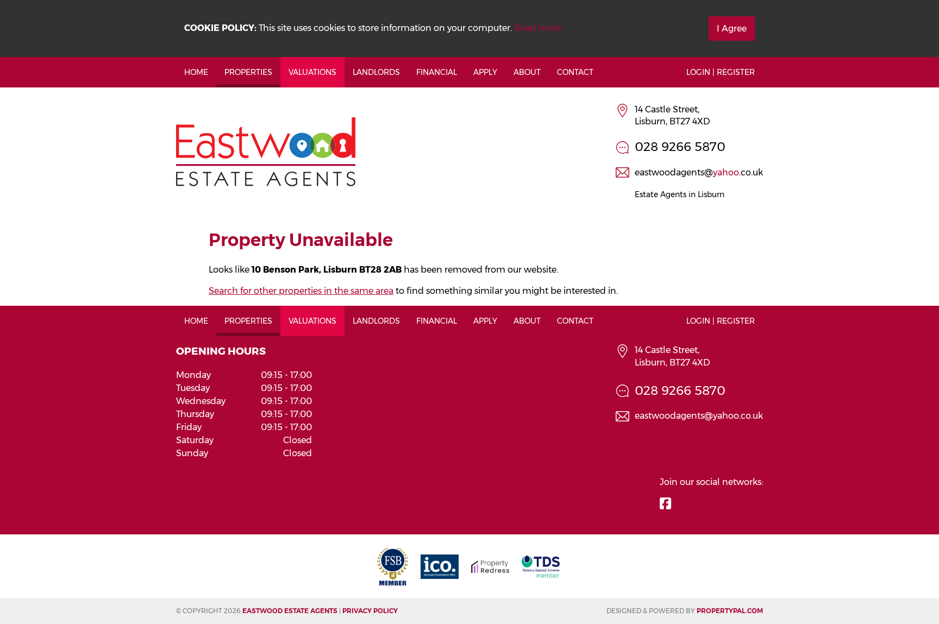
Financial (436, 72)
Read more (537, 28)
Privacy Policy (370, 611)
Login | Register (720, 72)
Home (196, 72)
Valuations (312, 72)
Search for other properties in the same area (301, 291)
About (527, 72)
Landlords (376, 72)
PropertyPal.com (730, 611)
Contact (575, 72)
